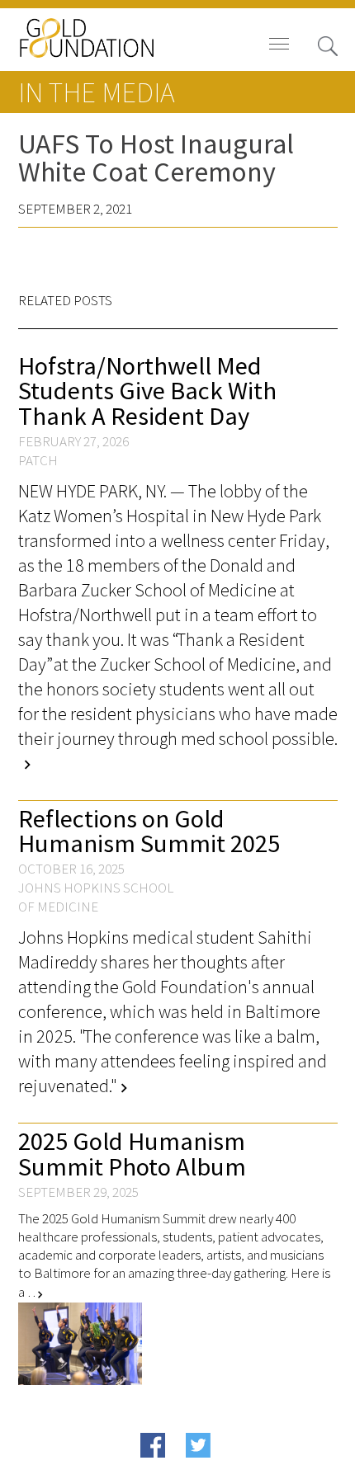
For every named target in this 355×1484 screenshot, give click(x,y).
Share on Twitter (230, 1470)
